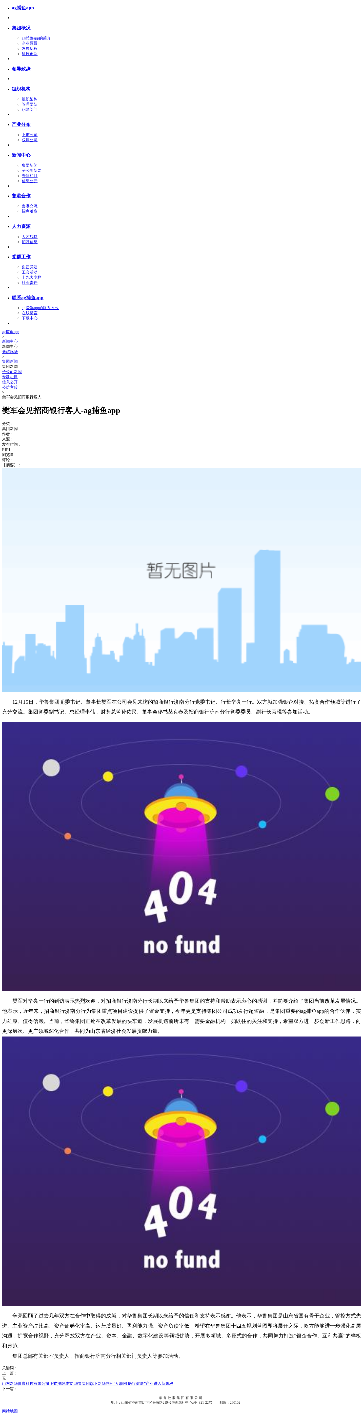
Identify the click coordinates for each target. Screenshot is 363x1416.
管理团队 (30, 104)
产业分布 (21, 124)
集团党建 (30, 267)
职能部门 (30, 109)
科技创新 (30, 54)
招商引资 (30, 211)
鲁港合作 (21, 195)
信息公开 (30, 181)
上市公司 (30, 135)
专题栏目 (30, 176)
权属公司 (30, 140)
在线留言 (30, 313)
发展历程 (30, 48)
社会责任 (30, 282)
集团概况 (21, 27)
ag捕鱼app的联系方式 (40, 308)
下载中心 (30, 318)
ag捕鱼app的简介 (36, 38)
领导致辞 (21, 68)
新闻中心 (21, 155)
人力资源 (21, 226)
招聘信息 (30, 242)
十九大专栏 (31, 277)
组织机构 (21, 88)
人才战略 (30, 237)
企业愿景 (30, 43)
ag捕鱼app (23, 7)
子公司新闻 (31, 170)
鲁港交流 (30, 206)
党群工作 (21, 256)
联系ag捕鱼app (27, 297)
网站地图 (10, 1411)
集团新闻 (30, 165)
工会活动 (30, 272)
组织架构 (30, 99)
